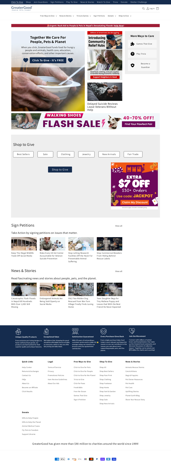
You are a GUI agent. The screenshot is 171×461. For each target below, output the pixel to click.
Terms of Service (54, 367)
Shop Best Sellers (107, 371)
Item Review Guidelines (57, 379)
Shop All (103, 367)
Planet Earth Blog (133, 395)
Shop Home (104, 387)
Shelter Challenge (138, 2)
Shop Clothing (105, 379)
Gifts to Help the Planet (31, 422)
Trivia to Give (79, 379)
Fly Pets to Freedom (30, 430)
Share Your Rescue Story (135, 399)
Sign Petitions (56, 2)
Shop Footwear (106, 383)
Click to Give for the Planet (84, 375)
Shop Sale (104, 399)
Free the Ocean (80, 391)
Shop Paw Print (106, 375)
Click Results (27, 391)
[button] (143, 8)
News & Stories (87, 2)
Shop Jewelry (105, 395)
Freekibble (78, 387)
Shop (28, 2)
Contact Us (26, 375)
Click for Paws (79, 383)
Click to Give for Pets (82, 367)
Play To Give (71, 2)
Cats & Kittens (131, 371)
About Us (25, 383)
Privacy (51, 371)
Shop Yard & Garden (108, 391)
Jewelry (86, 154)
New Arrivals (109, 154)
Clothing (65, 154)
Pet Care (129, 387)
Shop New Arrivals (107, 403)
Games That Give (80, 395)
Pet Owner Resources (134, 379)
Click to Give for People (83, 371)
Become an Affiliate (30, 387)
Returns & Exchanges (30, 371)
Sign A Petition (80, 399)
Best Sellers (23, 154)
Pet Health (130, 383)
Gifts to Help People (30, 418)
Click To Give (17, 2)
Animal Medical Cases (31, 426)
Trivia (115, 2)
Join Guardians (41, 2)
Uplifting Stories (132, 391)
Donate (124, 2)
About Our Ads (53, 383)
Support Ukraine (28, 434)
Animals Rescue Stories (135, 367)
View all (118, 225)
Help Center (27, 367)
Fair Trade (133, 154)
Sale (45, 154)
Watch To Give (103, 2)
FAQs (24, 379)
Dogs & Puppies (132, 375)
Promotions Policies (56, 375)
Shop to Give (60, 169)
